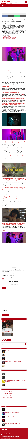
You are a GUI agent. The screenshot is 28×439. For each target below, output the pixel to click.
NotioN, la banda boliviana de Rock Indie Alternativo (9, 37)
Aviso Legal (7, 436)
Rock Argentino (22, 94)
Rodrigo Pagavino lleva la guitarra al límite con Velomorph (12, 419)
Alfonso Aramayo (9, 13)
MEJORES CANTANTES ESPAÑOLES (7, 399)
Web (2, 312)
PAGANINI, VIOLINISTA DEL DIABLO (7, 397)
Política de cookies (12, 436)
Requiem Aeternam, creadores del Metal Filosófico (9, 38)
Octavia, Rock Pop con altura (6, 36)
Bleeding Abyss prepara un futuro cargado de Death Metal (12, 423)
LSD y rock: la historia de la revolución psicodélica (11, 350)
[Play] (14, 119)
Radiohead (13, 100)
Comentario (4, 296)
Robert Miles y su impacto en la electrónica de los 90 (12, 357)
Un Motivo (4, 43)
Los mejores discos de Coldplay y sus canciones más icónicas (13, 361)
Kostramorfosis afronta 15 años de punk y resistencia (12, 412)
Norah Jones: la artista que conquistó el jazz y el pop (12, 354)
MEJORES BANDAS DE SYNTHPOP (7, 395)
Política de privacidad (3, 436)
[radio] (11, 284)
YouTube (3, 279)
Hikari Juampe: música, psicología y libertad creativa (12, 416)
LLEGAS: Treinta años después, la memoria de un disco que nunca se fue (14, 373)
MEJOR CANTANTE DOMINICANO (7, 393)
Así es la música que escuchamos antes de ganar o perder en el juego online (15, 376)
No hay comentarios (13, 13)
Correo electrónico (4, 310)
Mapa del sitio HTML (17, 436)
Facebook (3, 278)
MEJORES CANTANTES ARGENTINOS (7, 391)
